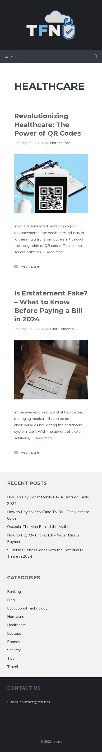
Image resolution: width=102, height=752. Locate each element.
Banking (14, 591)
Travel (12, 666)
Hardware (15, 616)
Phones (13, 641)
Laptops (14, 633)
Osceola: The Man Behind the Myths (38, 526)
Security (14, 650)
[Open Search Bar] (95, 56)
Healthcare (29, 266)
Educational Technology (27, 608)
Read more (55, 252)
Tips (10, 658)
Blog (11, 599)
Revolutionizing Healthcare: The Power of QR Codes (47, 124)
